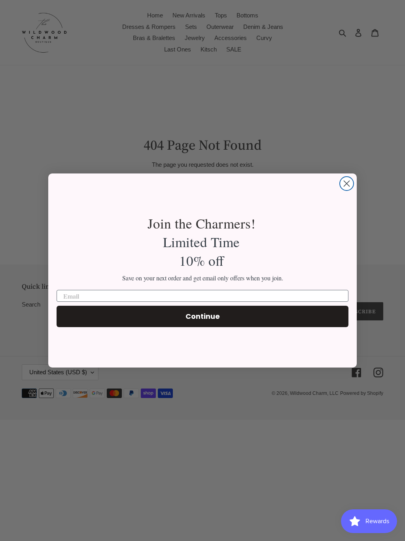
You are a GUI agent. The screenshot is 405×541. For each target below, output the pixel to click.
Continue (202, 316)
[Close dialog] (347, 183)
